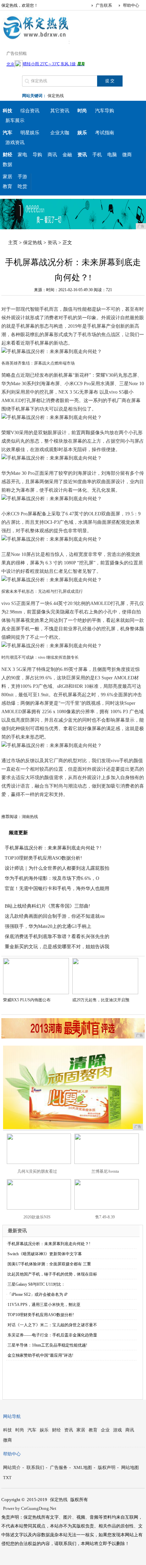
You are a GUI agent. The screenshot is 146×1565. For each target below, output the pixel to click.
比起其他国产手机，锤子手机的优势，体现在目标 (52, 1274)
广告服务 (59, 1467)
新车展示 (14, 120)
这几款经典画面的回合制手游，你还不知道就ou (55, 916)
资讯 (52, 242)
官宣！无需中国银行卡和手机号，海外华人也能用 (57, 888)
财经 (56, 1429)
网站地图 (130, 1467)
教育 (7, 186)
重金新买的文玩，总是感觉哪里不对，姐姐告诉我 (57, 946)
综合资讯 (29, 110)
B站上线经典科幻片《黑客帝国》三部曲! (47, 906)
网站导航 (12, 1416)
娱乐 (44, 1429)
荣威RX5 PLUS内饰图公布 (27, 1000)
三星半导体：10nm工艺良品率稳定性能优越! (47, 1345)
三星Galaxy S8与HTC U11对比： (36, 1284)
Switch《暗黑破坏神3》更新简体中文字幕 (44, 1254)
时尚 (19, 1429)
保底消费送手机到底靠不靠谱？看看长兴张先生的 (57, 936)
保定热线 (56, 95)
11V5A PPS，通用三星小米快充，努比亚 (43, 1304)
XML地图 (82, 1467)
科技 (7, 1429)
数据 (7, 164)
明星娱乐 (29, 132)
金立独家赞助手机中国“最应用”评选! (40, 1355)
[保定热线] (35, 38)
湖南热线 (30, 816)
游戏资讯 (14, 142)
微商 (127, 154)
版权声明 (106, 1467)
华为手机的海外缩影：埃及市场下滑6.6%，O (52, 878)
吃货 (22, 186)
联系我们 (35, 1467)
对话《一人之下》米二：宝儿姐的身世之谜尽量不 (52, 1325)
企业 (105, 1429)
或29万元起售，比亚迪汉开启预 (100, 1000)
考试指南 (104, 132)
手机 (97, 154)
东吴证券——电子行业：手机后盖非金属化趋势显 (52, 1335)
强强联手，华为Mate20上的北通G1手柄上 (48, 926)
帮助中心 (131, 5)
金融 (67, 154)
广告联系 (104, 5)
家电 (22, 154)
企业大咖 (59, 132)
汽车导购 (104, 110)
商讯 (52, 154)
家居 (7, 176)
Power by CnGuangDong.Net (29, 1508)
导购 (37, 154)
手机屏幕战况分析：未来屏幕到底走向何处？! (53, 847)
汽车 (32, 1429)
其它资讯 (59, 110)
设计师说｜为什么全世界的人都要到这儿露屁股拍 (57, 868)
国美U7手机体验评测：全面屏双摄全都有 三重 (49, 1264)
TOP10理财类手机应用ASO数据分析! (43, 858)
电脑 (112, 154)
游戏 (117, 1429)
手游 (22, 176)
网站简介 (12, 1467)
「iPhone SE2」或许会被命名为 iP (37, 1294)
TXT (7, 1477)
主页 (13, 242)
